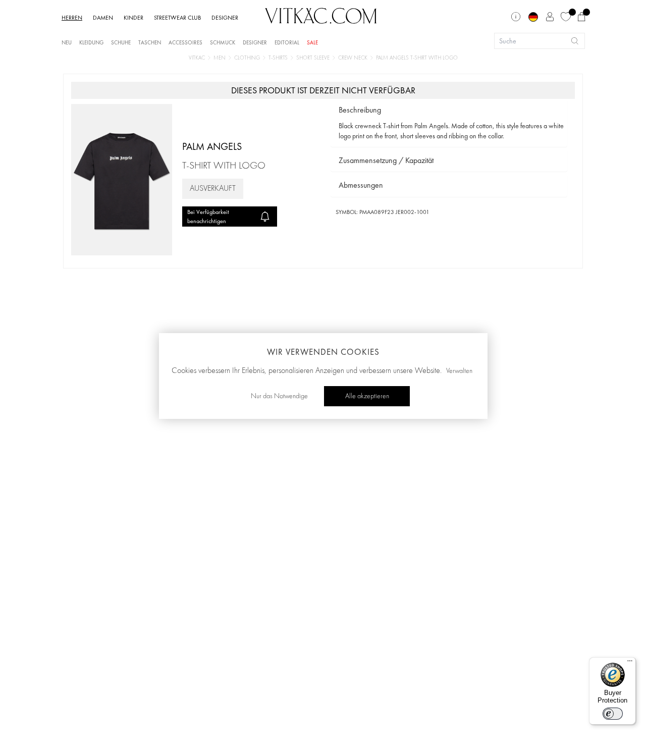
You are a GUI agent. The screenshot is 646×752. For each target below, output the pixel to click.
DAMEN (103, 18)
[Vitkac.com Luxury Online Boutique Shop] (321, 14)
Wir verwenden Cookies (323, 351)
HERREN (72, 18)
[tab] (449, 110)
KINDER (133, 18)
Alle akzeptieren (367, 396)
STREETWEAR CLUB (177, 18)
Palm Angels (212, 146)
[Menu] (630, 663)
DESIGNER (224, 18)
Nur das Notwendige (279, 396)
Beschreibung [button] (360, 109)
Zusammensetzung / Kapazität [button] (386, 160)
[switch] (613, 714)
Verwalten (459, 370)
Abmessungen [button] (361, 185)
